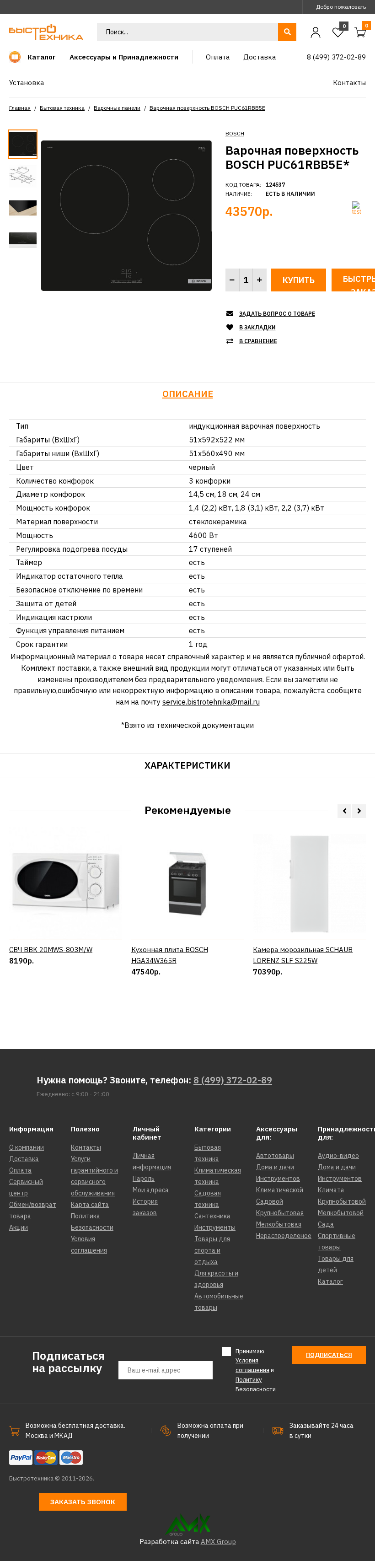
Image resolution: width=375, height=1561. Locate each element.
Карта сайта (90, 1204)
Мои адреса (151, 1190)
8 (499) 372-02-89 (232, 1080)
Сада (326, 1224)
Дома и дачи (275, 1167)
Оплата (20, 1170)
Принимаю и (256, 1370)
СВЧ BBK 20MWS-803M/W (50, 949)
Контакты (86, 1147)
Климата (331, 1190)
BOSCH (234, 133)
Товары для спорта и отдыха (212, 1250)
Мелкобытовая (278, 1224)
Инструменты (215, 1227)
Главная (20, 107)
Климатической (279, 1190)
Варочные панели (117, 107)
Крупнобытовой (342, 1201)
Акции (18, 1227)
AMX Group (218, 1541)
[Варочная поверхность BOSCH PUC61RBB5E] (126, 215)
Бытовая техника (62, 107)
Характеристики (187, 765)
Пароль (144, 1178)
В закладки (257, 327)
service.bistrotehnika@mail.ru (211, 701)
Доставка (24, 1159)
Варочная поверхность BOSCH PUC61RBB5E (207, 107)
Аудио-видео (338, 1156)
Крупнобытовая (280, 1213)
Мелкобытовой (341, 1213)
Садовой (269, 1201)
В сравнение (258, 341)
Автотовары (275, 1156)
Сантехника (212, 1216)
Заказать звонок (82, 1501)
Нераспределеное (283, 1236)
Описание (187, 394)
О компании (26, 1147)
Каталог (330, 1281)
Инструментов (278, 1178)
